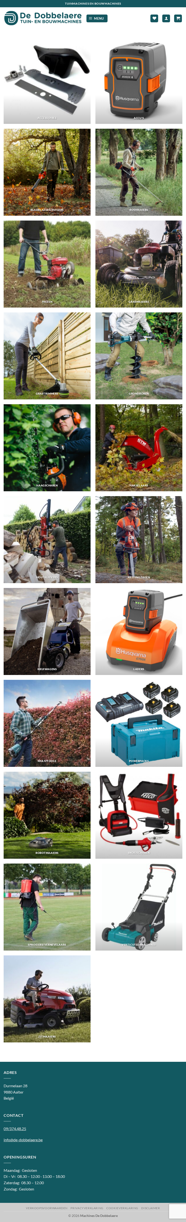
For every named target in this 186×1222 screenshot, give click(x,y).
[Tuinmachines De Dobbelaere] (43, 18)
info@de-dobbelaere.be (23, 1139)
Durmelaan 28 (15, 1085)
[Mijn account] (166, 19)
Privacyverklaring (86, 1208)
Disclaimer (150, 1208)
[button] (97, 19)
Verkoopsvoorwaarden (47, 1208)
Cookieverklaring (122, 1208)
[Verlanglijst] (154, 19)
